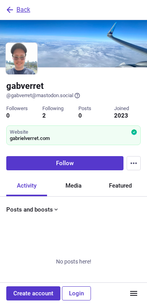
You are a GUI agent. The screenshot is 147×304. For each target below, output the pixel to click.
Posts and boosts (29, 209)
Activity (26, 185)
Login (76, 293)
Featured (120, 185)
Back (23, 9)
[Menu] (134, 163)
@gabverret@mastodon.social (39, 95)
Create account (33, 293)
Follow (65, 163)
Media (73, 185)
